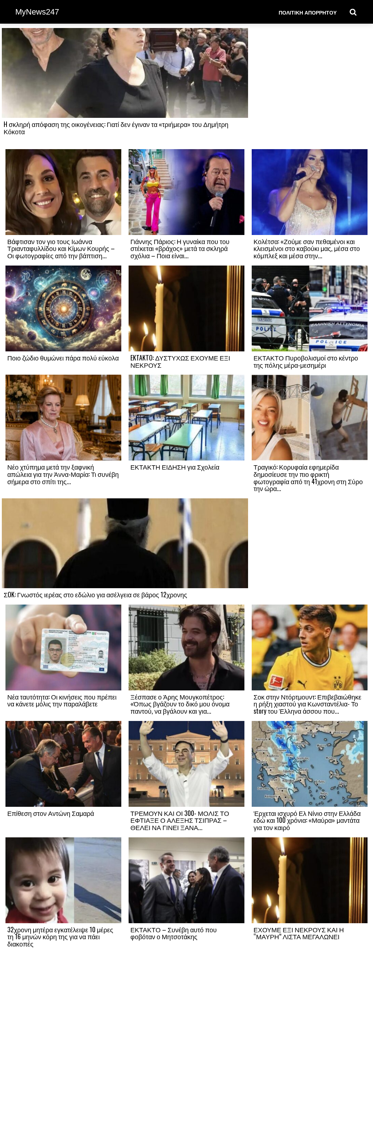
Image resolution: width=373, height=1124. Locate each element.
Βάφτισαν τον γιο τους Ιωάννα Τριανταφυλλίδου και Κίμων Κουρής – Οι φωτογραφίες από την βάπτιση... (61, 248)
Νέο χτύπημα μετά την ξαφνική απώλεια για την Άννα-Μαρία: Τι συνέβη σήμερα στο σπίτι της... (63, 474)
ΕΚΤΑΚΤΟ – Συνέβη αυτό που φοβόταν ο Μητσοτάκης (173, 933)
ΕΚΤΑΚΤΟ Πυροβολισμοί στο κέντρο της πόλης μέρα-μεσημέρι (306, 361)
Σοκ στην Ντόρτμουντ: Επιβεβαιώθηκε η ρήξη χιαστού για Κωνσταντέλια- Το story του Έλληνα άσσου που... (307, 704)
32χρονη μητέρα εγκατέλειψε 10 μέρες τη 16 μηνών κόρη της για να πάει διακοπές (60, 937)
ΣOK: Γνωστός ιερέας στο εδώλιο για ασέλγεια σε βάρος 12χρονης (95, 594)
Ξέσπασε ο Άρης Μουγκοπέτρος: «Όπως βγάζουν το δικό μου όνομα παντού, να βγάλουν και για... (179, 704)
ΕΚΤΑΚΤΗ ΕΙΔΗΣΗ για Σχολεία (174, 466)
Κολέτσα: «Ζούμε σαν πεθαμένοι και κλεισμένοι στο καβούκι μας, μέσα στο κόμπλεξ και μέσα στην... (307, 248)
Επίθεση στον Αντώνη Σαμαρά (50, 813)
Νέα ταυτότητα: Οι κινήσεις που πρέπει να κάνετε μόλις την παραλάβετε (62, 700)
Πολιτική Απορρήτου (308, 12)
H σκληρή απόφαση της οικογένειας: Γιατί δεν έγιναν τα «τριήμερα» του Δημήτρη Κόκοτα (116, 127)
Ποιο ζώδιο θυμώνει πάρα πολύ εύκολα (63, 357)
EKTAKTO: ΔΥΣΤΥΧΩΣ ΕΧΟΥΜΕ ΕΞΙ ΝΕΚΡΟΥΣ (180, 361)
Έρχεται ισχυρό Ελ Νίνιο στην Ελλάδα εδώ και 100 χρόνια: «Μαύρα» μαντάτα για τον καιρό (307, 820)
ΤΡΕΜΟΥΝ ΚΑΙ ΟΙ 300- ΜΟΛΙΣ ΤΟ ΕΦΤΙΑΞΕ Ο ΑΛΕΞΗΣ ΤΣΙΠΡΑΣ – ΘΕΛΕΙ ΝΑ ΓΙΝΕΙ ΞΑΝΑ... (179, 820)
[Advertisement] (310, 88)
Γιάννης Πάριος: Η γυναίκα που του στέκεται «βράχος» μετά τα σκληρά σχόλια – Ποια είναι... (179, 248)
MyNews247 (37, 11)
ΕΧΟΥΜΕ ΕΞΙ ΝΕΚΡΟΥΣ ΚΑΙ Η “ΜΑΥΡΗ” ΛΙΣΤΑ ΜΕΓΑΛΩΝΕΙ (299, 933)
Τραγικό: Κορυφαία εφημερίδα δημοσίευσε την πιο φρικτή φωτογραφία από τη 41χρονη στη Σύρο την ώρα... (308, 477)
